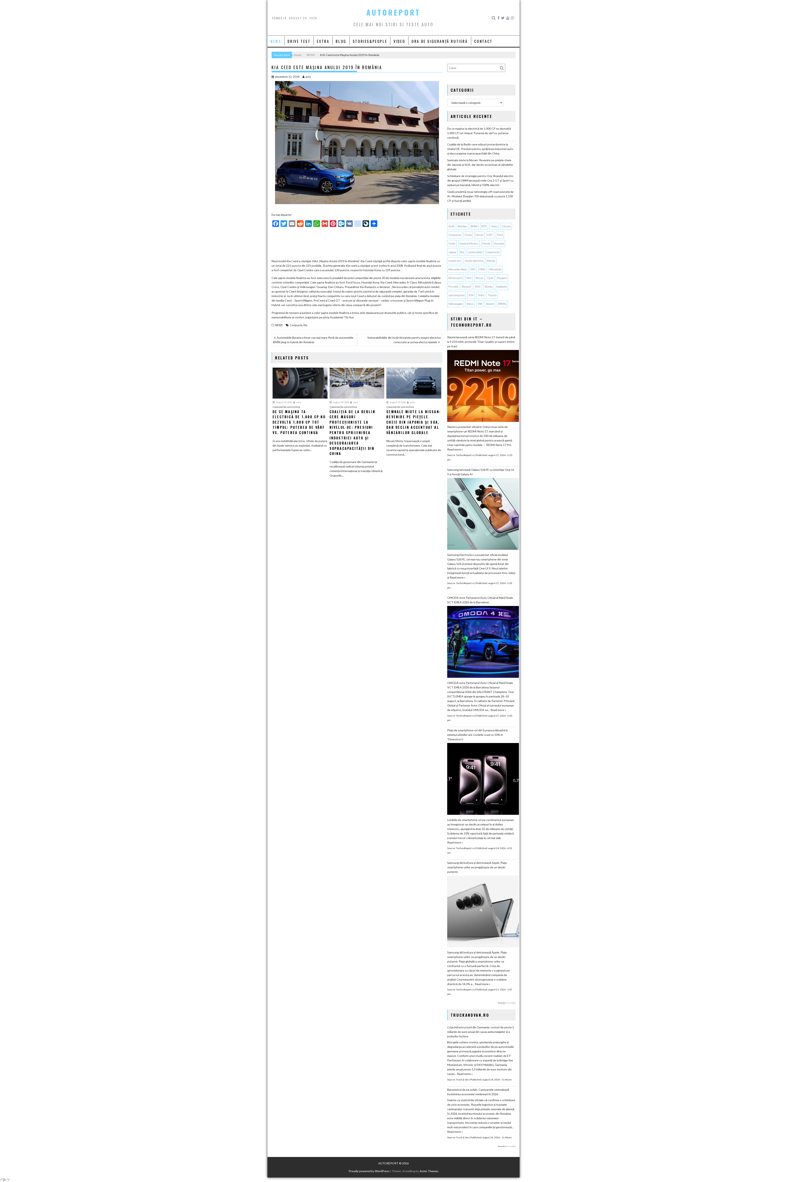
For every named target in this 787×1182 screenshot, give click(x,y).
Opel (490, 278)
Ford (500, 235)
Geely (451, 243)
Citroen (506, 226)
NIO (469, 278)
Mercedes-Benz (457, 269)
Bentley (462, 226)
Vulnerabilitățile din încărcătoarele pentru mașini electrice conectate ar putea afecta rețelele (404, 340)
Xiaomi (490, 303)
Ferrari (479, 235)
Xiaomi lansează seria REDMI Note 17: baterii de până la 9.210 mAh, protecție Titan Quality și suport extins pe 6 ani (481, 341)
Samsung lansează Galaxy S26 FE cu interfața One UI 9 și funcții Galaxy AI (480, 472)
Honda (486, 243)
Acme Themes (429, 1171)
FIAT (490, 235)
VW (480, 303)
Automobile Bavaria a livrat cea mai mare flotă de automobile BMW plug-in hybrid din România (313, 340)
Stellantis (501, 286)
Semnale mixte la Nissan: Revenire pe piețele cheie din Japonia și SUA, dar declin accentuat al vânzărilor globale (480, 164)
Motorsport (455, 278)
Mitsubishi (495, 269)
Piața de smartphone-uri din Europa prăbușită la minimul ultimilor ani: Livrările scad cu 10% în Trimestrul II (477, 734)
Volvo (470, 303)
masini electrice (474, 260)
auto (308, 76)
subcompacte (456, 295)
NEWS (276, 41)
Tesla (481, 295)
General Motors (468, 243)
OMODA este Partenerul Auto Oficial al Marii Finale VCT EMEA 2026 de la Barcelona (480, 600)
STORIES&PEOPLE (370, 41)
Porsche (453, 286)
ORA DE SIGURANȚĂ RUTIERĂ (440, 41)
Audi (451, 226)
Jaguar (452, 252)
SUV (471, 295)
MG (473, 269)
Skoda (488, 286)
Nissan (479, 278)
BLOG (341, 41)
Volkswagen (455, 303)
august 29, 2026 (284, 402)
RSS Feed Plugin (510, 1003)
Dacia (468, 235)
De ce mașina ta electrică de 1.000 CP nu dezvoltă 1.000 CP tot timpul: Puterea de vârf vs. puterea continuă (479, 133)
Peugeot (502, 278)
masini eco (454, 260)
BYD (484, 226)
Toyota (492, 295)
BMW (474, 226)
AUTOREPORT (393, 12)
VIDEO (399, 41)
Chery (494, 226)
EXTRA (323, 41)
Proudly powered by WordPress (369, 1171)
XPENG (502, 303)
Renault (466, 286)
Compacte (296, 325)
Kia (305, 325)
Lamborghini (475, 252)
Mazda (491, 260)
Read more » (455, 449)
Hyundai (499, 243)
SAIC (478, 286)
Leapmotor (493, 252)
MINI (482, 269)
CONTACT (483, 41)
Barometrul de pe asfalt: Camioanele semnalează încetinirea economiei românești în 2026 (478, 1092)
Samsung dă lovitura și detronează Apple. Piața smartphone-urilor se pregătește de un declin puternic (477, 867)
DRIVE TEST (299, 41)
